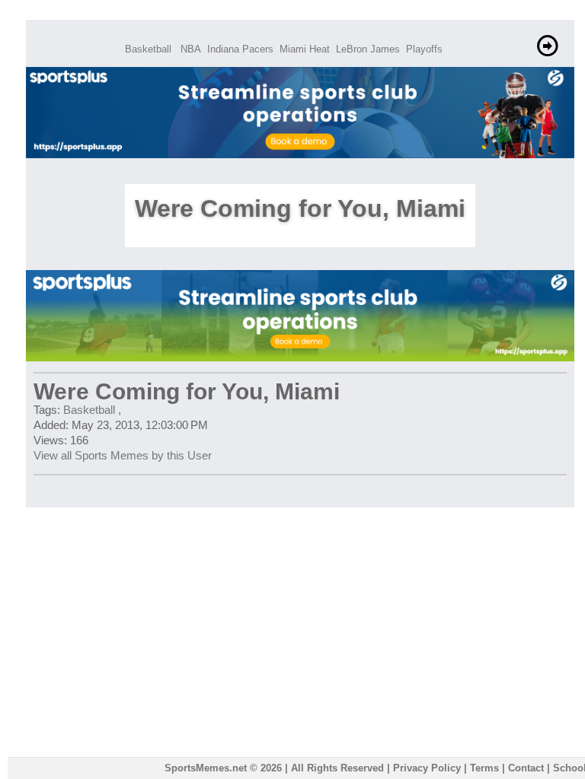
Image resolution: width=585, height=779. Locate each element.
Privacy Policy (427, 768)
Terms (484, 768)
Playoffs (424, 49)
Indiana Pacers (240, 49)
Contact (526, 768)
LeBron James (368, 49)
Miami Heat (305, 49)
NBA (191, 49)
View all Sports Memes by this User (123, 455)
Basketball (148, 49)
